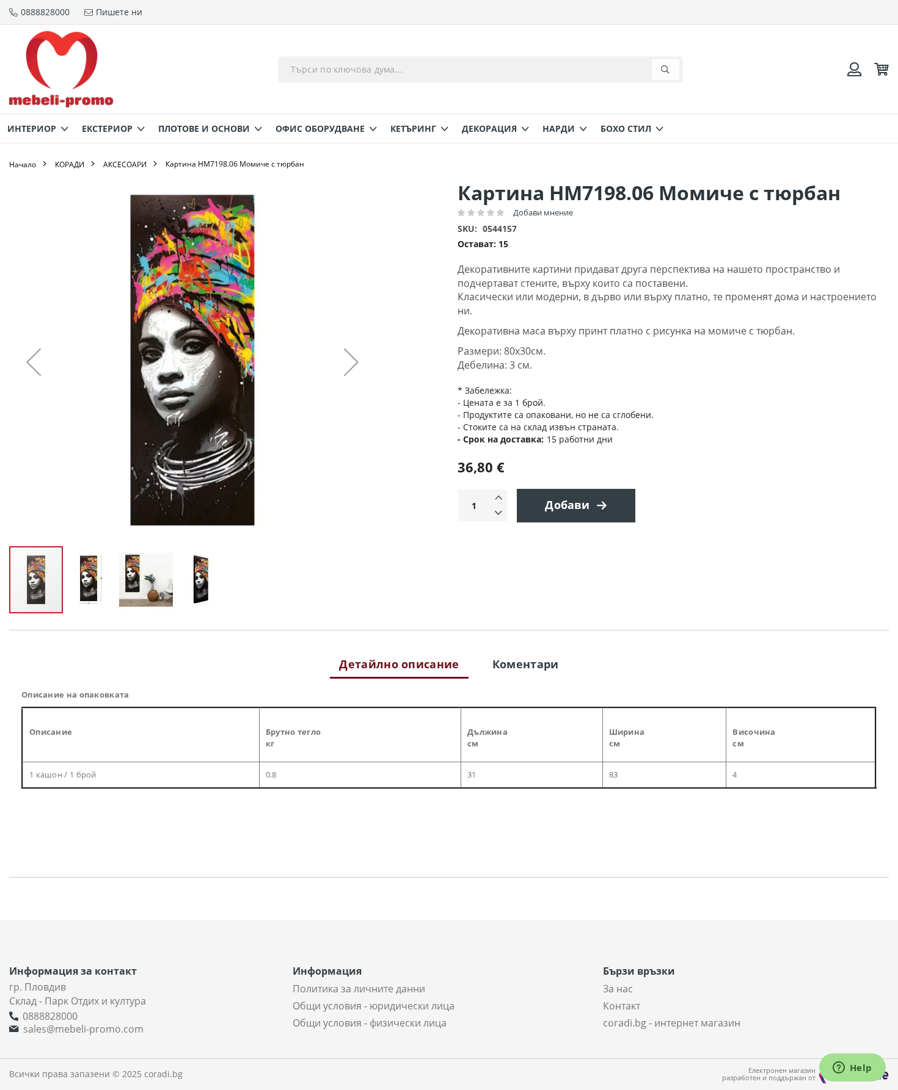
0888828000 (50, 1016)
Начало (22, 164)
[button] (33, 362)
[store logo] (61, 69)
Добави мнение (543, 212)
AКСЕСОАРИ (125, 164)
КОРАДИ (69, 164)
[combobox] (480, 69)
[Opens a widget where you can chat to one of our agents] (852, 1068)
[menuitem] (34, 128)
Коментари (525, 664)
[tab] (399, 664)
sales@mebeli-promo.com (83, 1029)
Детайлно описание (399, 664)
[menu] (449, 128)
